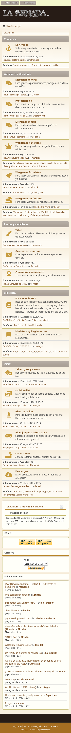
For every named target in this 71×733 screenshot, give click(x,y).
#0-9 (7, 354)
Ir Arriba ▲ (53, 726)
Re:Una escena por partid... (15, 94)
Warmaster (8, 215)
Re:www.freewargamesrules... (16, 486)
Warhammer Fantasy (22, 212)
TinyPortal (17, 726)
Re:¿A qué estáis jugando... (15, 447)
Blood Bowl (44, 215)
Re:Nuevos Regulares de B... (16, 115)
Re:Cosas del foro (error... (14, 60)
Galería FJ (10, 679)
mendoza (24, 586)
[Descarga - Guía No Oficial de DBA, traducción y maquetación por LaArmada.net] (27, 544)
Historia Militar (24, 411)
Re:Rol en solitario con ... (14, 384)
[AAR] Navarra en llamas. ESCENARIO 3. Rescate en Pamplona (30, 585)
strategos (45, 687)
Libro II (22, 325)
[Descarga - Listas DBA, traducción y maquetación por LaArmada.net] (44, 544)
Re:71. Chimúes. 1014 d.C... (15, 320)
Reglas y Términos (39, 726)
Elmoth (34, 283)
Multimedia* (22, 390)
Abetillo (34, 447)
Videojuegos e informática (31, 432)
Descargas (21, 471)
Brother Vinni (39, 115)
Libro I (15, 325)
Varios (19, 494)
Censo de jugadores (22, 65)
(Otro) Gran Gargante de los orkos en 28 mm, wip (30, 671)
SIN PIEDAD (11, 637)
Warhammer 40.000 (22, 192)
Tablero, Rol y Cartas (27, 369)
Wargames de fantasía (28, 198)
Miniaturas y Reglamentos (31, 331)
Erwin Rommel (26, 679)
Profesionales (23, 100)
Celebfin (36, 136)
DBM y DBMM (24, 491)
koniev (27, 610)
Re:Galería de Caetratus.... (15, 266)
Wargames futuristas (28, 172)
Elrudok (36, 594)
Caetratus (34, 663)
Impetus (58, 163)
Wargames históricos (28, 142)
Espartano (51, 695)
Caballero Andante (45, 618)
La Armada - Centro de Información (25, 506)
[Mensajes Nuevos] (9, 48)
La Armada (21, 44)
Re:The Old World (42, 206)
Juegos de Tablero (53, 491)
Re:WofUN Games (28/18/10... (16, 346)
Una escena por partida (17, 594)
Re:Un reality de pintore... (14, 465)
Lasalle (50, 163)
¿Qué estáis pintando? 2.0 (18, 618)
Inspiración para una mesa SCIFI (21, 602)
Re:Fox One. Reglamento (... (15, 136)
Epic (41, 192)
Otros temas (22, 453)
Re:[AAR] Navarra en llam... (15, 157)
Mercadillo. (54, 65)
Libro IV (38, 325)
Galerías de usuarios (27, 251)
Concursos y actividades (29, 272)
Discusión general (26, 79)
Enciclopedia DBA (25, 298)
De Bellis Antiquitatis (22, 163)
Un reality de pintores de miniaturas (23, 652)
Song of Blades (31, 215)
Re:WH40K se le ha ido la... (15, 187)
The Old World (12, 610)
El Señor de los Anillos (55, 212)
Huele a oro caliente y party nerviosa (24, 695)
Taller (18, 230)
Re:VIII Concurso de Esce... (15, 283)
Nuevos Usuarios (40, 65)
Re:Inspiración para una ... (15, 245)
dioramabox (47, 602)
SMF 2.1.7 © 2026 (28, 730)
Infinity (35, 192)
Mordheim (19, 215)
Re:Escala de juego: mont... (15, 426)
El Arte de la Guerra (20, 166)
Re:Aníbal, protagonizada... (15, 405)
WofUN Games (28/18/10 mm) (20, 687)
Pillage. (8, 703)
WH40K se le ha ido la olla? (18, 645)
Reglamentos (9, 494)
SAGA (33, 166)
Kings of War (38, 212)
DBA (15, 491)
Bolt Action (42, 166)
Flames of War (39, 163)
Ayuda (26, 726)
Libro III (30, 325)
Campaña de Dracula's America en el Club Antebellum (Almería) (32, 628)
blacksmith (51, 652)
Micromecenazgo (25, 121)
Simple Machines (43, 730)
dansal (38, 486)
